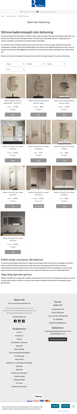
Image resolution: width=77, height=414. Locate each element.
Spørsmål (19, 346)
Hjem (3, 16)
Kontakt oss (19, 336)
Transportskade (19, 376)
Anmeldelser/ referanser (19, 342)
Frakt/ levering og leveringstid (19, 352)
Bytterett (19, 366)
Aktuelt (19, 339)
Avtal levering (19, 356)
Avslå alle (55, 406)
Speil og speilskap (11, 16)
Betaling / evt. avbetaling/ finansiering (19, 363)
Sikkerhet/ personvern (19, 386)
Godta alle (65, 406)
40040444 (59, 319)
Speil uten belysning (23, 16)
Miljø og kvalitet (19, 380)
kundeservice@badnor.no (57, 323)
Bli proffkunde (19, 349)
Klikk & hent (19, 359)
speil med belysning (62, 56)
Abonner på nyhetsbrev (58, 339)
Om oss (19, 332)
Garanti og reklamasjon (19, 373)
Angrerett (19, 369)
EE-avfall (19, 383)
